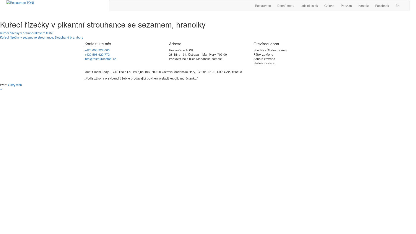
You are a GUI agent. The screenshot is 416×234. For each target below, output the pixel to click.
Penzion (346, 5)
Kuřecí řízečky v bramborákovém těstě (26, 33)
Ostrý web (15, 85)
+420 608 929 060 (97, 50)
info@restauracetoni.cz (100, 59)
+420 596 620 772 (97, 54)
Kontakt (363, 5)
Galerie (329, 5)
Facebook (382, 5)
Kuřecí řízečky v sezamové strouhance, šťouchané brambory (41, 37)
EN (397, 5)
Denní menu (285, 5)
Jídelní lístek (309, 5)
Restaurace (263, 5)
